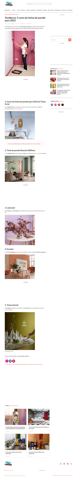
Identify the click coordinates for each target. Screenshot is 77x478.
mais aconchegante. (18, 108)
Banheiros (33, 10)
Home (6, 14)
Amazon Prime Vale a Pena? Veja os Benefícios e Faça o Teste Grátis (63, 85)
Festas (13, 10)
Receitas (70, 10)
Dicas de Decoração (13, 14)
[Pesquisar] (50, 4)
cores (7, 364)
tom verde (37, 153)
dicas (10, 364)
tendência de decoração (33, 364)
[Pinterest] (13, 361)
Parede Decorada (19, 364)
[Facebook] (10, 361)
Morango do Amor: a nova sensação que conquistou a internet (63, 79)
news (13, 364)
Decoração (7, 10)
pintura (25, 364)
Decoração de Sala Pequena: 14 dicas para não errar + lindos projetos (24, 143)
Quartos (23, 10)
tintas (41, 364)
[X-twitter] (62, 105)
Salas (18, 10)
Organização (57, 10)
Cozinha (28, 10)
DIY (67, 10)
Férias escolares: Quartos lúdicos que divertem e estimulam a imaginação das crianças (63, 72)
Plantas (64, 10)
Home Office (51, 10)
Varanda (45, 10)
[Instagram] (6, 361)
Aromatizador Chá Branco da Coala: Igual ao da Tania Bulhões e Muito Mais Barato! (63, 92)
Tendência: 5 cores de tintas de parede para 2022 (25, 19)
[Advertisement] (26, 90)
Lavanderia (39, 10)
